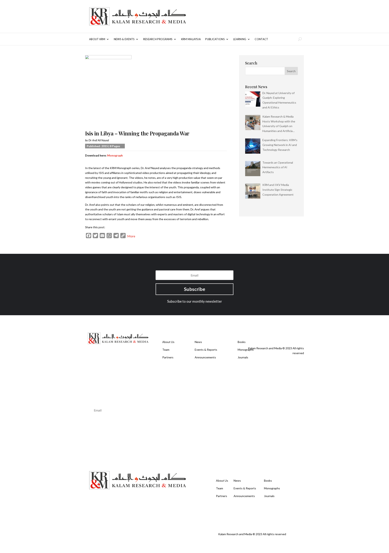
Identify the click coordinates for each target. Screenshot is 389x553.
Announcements (205, 357)
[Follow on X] (276, 335)
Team (165, 349)
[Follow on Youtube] (284, 335)
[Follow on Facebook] (268, 335)
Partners (167, 357)
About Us (168, 342)
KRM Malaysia (191, 39)
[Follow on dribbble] (300, 335)
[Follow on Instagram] (292, 335)
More (131, 236)
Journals (243, 357)
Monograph (115, 155)
